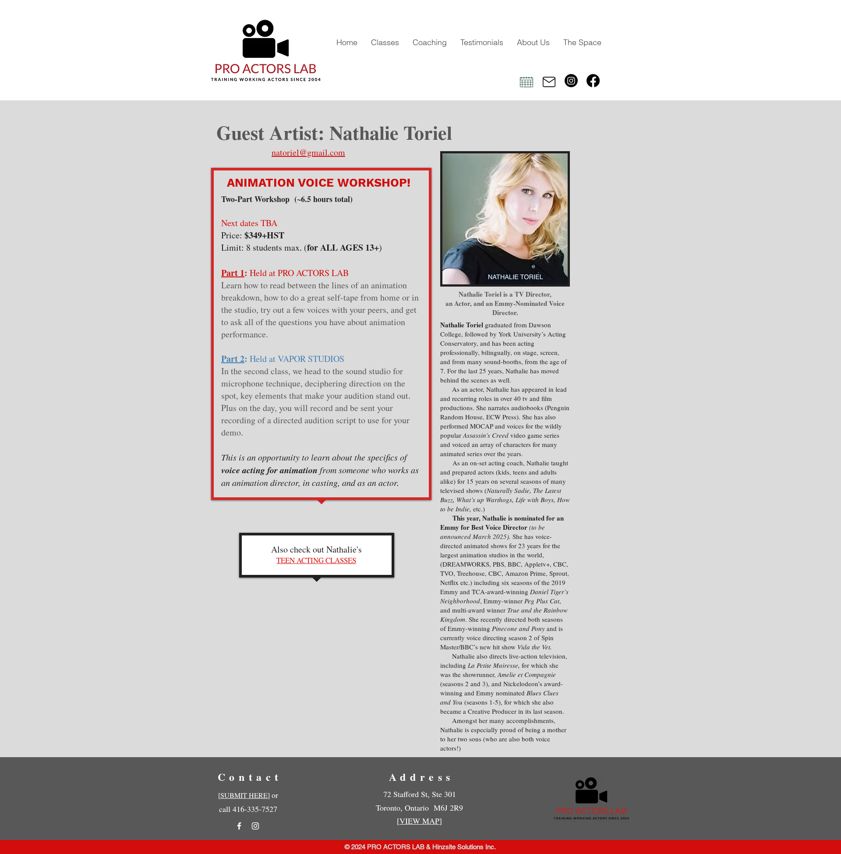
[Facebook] (593, 80)
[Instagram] (571, 80)
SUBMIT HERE (244, 795)
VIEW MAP (419, 820)
